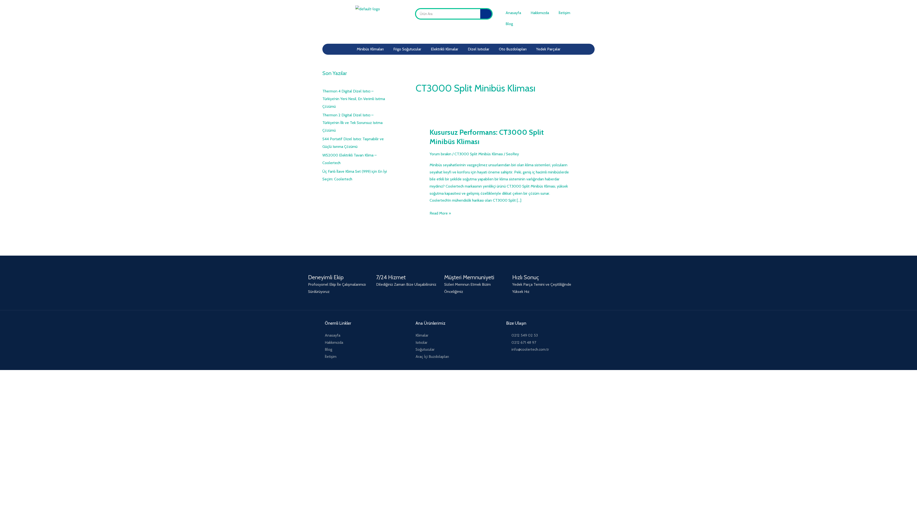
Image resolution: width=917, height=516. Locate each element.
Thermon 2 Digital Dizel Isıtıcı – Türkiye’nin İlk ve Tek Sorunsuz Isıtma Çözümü (352, 123)
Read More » (440, 212)
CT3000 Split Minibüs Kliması (478, 154)
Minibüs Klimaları (370, 49)
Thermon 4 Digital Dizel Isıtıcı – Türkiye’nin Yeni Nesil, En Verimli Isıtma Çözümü (353, 99)
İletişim (564, 13)
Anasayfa (513, 13)
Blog (509, 24)
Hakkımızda (540, 13)
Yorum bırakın (440, 154)
